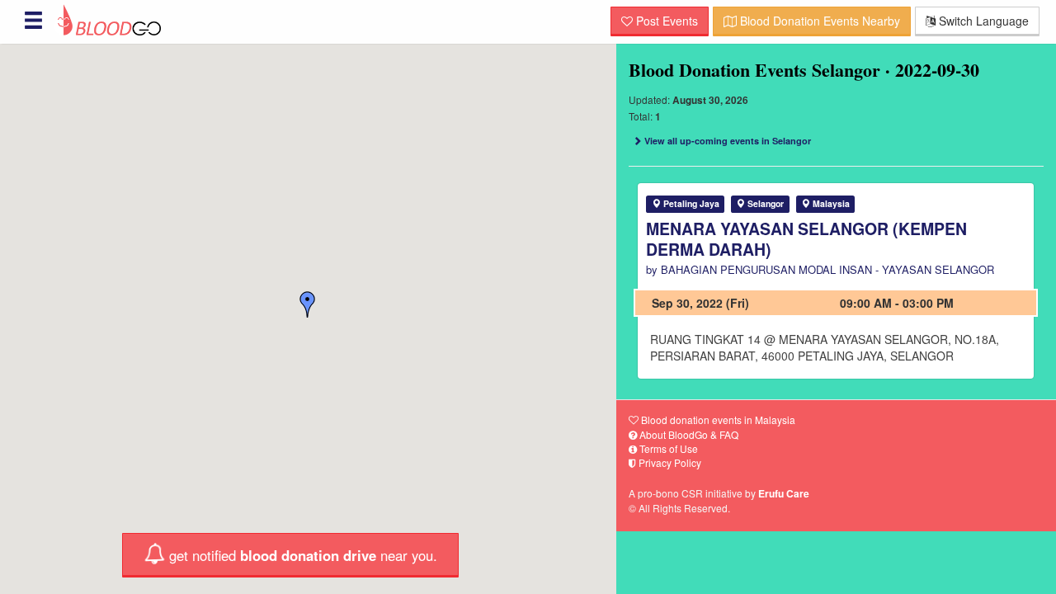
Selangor (764, 203)
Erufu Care (783, 493)
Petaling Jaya (690, 203)
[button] (308, 304)
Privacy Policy (668, 462)
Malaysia (830, 203)
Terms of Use (667, 448)
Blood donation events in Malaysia (717, 419)
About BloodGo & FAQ (687, 434)
